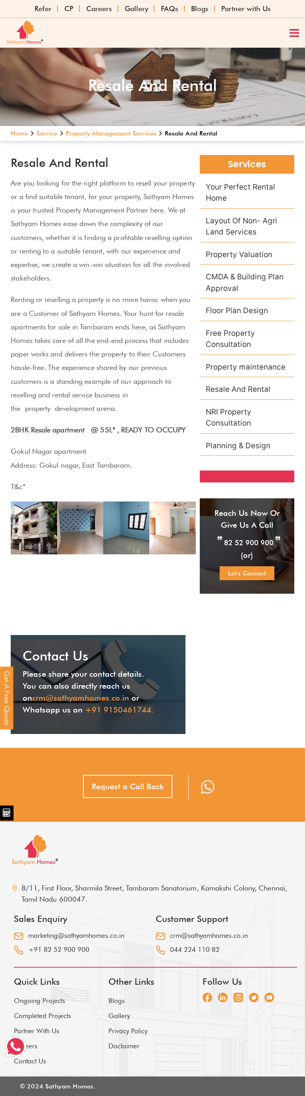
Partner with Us (246, 8)
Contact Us (30, 1061)
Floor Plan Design (237, 310)
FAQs (169, 8)
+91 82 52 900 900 (58, 949)
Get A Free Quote (7, 697)
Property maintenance (246, 367)
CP (68, 8)
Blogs (199, 8)
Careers (99, 8)
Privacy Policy (127, 1031)
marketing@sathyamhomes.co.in (76, 935)
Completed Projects (42, 1016)
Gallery (136, 8)
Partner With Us (36, 1031)
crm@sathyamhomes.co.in (80, 698)
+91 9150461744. (119, 710)
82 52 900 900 (249, 542)
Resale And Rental (238, 389)
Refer (43, 8)
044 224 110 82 (195, 949)
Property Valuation (239, 254)
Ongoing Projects (39, 1001)
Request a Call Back (128, 786)
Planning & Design (238, 445)
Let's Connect (247, 573)
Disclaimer (123, 1046)
